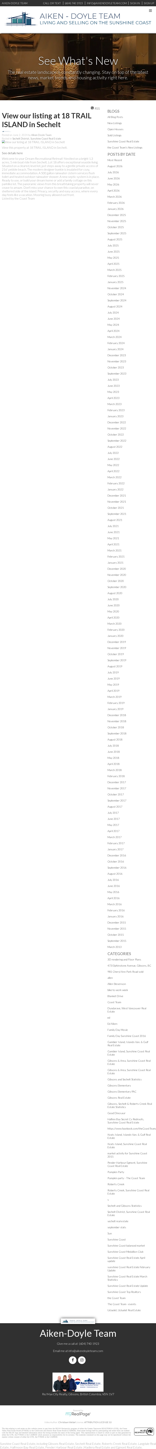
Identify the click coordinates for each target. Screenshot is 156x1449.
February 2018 (116, 776)
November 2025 (116, 221)
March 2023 (114, 404)
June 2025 (113, 251)
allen (110, 977)
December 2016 (116, 855)
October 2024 (115, 294)
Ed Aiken (112, 1023)
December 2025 (116, 215)
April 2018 (113, 763)
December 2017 (116, 782)
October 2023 (115, 367)
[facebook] (73, 1360)
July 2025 (113, 245)
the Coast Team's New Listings (124, 147)
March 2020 (114, 623)
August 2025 (114, 239)
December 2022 (116, 422)
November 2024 (116, 288)
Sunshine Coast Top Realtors (124, 1291)
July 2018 (113, 745)
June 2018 (113, 751)
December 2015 (116, 922)
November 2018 (116, 721)
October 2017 (115, 794)
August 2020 (114, 593)
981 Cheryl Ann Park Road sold (125, 971)
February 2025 (116, 276)
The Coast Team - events (121, 1304)
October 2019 (115, 654)
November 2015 (116, 928)
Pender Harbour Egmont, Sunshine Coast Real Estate (127, 1164)
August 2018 (114, 739)
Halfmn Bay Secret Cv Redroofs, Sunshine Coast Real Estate (125, 1121)
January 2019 (115, 709)
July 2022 (113, 452)
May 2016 (113, 892)
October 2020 (115, 580)
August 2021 (114, 520)
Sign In (135, 3)
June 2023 (113, 385)
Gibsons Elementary (119, 1085)
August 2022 (114, 446)
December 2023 (116, 355)
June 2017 (113, 818)
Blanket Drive (115, 996)
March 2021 (114, 550)
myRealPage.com (78, 1414)
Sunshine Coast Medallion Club (125, 1251)
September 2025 (116, 233)
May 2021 (113, 538)
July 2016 (113, 879)
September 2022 (116, 440)
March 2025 (114, 269)
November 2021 (116, 501)
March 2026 (114, 196)
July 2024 (113, 312)
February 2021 (116, 556)
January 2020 (115, 635)
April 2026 (113, 190)
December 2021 (116, 495)
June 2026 (113, 178)
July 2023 (113, 379)
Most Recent (114, 160)
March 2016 (114, 904)
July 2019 (113, 672)
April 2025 (113, 263)
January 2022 (115, 489)
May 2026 (113, 184)
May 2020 (113, 611)
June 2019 (113, 678)
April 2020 (113, 617)
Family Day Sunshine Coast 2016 (126, 1035)
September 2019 (116, 660)
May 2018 (113, 757)
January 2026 (115, 208)
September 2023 (116, 373)
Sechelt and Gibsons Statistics (124, 1205)
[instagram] (82, 1360)
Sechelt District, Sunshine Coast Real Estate (36, 138)
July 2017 (113, 812)
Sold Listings (114, 135)
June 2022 (113, 459)
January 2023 (115, 416)
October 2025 (115, 227)
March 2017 (114, 837)
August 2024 (114, 306)
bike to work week (117, 990)
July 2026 (113, 172)
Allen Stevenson (116, 983)
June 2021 (113, 532)
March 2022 (114, 477)
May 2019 (113, 684)
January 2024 (115, 349)
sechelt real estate (117, 1221)
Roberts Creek (115, 1184)
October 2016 (115, 861)
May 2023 (113, 391)
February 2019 (116, 702)
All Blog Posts (115, 117)
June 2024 (113, 318)
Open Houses (115, 129)
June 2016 (113, 885)
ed (108, 1017)
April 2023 (113, 398)
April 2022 (113, 471)
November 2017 (116, 788)
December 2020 (116, 568)
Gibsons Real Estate (119, 1097)
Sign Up (149, 3)
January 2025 (115, 282)
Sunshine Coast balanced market (126, 1245)
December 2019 (116, 641)
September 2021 (116, 513)
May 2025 (113, 257)
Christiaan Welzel (67, 1422)
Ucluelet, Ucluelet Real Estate (124, 1310)
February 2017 (116, 843)
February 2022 (116, 483)
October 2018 (115, 727)
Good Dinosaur (116, 1113)
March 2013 (114, 946)
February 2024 (116, 343)
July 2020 (113, 599)
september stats (116, 1227)
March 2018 (114, 770)
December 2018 (116, 715)
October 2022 (115, 434)
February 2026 (116, 202)
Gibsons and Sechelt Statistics (124, 1079)
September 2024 (116, 300)
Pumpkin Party (115, 1172)
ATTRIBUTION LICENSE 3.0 (98, 1422)
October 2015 (115, 934)
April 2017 (113, 831)
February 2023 (116, 410)
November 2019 (116, 648)
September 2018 (116, 733)
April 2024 (113, 330)
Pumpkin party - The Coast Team (126, 1178)
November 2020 (116, 574)
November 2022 (116, 428)
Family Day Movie (117, 1029)
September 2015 (116, 940)
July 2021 (113, 526)
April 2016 (113, 898)
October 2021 (115, 507)
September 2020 (116, 587)
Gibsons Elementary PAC (121, 1091)
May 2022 (113, 465)
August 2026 (114, 166)
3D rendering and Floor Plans (124, 959)
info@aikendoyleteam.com (107, 3)
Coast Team (114, 1002)
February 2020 (116, 629)
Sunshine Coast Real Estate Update (127, 1285)
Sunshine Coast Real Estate (123, 141)
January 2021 (115, 562)
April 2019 (113, 690)
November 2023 (116, 361)
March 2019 (114, 696)
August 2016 (114, 873)
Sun (109, 1233)
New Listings (114, 123)
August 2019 (114, 666)
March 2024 (114, 337)
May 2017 (113, 824)
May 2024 (113, 324)
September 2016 (116, 867)
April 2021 (113, 544)
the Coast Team (116, 1298)
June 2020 (113, 605)
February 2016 (116, 910)
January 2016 (115, 916)
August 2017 (114, 806)
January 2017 (115, 849)
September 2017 (116, 800)
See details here (12, 153)
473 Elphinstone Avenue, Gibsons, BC (129, 965)
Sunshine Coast (116, 1239)
